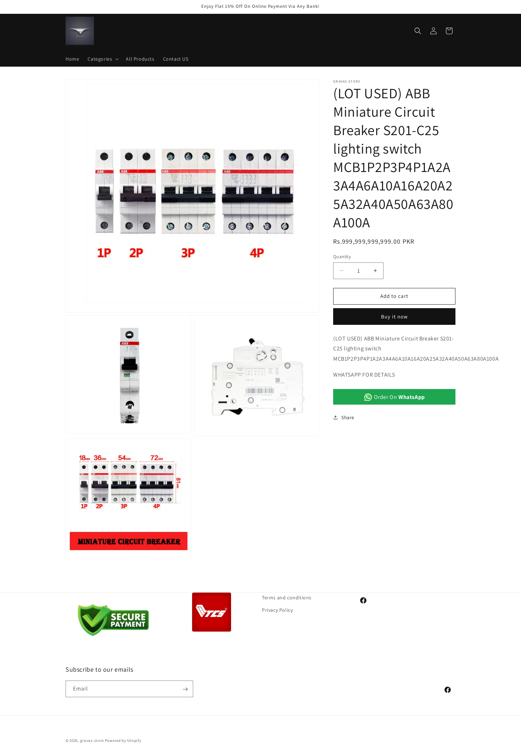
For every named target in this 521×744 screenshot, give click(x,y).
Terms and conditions (287, 597)
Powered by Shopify (123, 740)
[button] (102, 58)
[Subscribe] (185, 689)
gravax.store (92, 740)
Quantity (342, 257)
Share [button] (347, 417)
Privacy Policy (277, 610)
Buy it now (394, 316)
